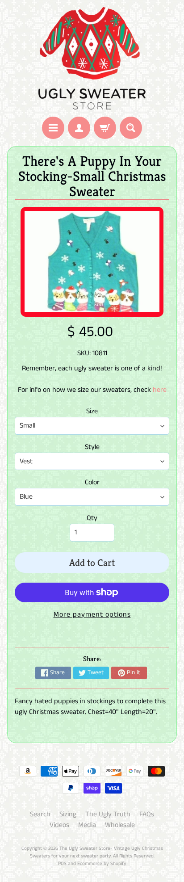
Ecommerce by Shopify (101, 863)
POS (62, 863)
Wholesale (120, 825)
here (160, 390)
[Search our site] (131, 128)
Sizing (67, 814)
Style (92, 447)
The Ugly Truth (107, 814)
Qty (92, 518)
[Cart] (105, 128)
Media (87, 825)
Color (92, 482)
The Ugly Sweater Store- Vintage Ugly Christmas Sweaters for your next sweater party (96, 852)
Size (92, 411)
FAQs (146, 814)
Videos (59, 825)
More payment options (92, 614)
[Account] (79, 128)
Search (40, 814)
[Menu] (53, 128)
